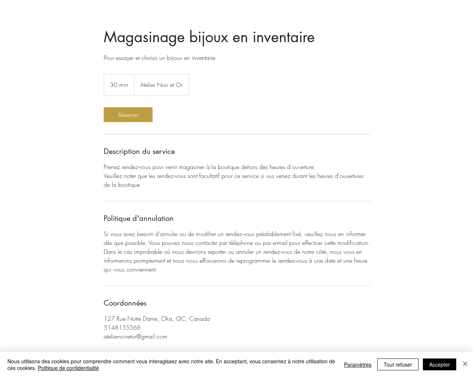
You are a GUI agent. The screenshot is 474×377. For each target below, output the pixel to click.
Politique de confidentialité (68, 367)
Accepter (439, 364)
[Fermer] (465, 364)
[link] (128, 114)
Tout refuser (398, 364)
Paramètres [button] (357, 364)
